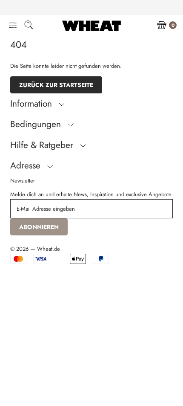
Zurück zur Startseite (56, 85)
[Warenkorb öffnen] (162, 25)
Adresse (26, 165)
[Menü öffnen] (13, 25)
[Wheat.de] (91, 25)
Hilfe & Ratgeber (43, 145)
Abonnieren (39, 227)
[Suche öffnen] (28, 26)
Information (32, 103)
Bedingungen (36, 124)
